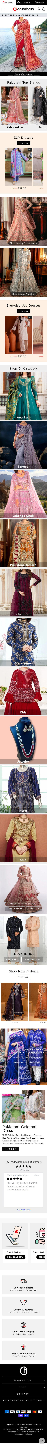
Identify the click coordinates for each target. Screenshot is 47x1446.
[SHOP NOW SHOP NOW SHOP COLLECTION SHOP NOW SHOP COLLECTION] (23, 46)
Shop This (18, 1062)
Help (23, 1387)
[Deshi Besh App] (15, 1236)
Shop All (33, 909)
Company (23, 1394)
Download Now (15, 1257)
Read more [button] (11, 1195)
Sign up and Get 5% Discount (23, 1400)
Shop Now (11, 1149)
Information (22, 1380)
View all (23, 143)
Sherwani (12, 959)
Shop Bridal (15, 909)
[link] (23, 1203)
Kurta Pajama (32, 959)
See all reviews (23, 1210)
